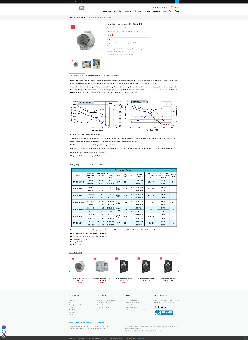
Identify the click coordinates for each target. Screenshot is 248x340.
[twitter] (155, 307)
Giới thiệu (167, 11)
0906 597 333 (81, 328)
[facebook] (158, 307)
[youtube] (165, 307)
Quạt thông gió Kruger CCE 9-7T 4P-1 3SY (102, 279)
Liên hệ (176, 11)
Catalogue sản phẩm (133, 11)
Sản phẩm (117, 11)
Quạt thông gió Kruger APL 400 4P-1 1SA (146, 279)
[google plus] (162, 307)
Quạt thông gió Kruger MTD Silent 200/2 (80, 279)
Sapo (143, 338)
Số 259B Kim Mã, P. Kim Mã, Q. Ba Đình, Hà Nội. (146, 331)
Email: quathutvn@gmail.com (96, 328)
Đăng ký (164, 7)
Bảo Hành (156, 11)
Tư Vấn (147, 11)
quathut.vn (80, 244)
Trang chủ (106, 11)
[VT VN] (81, 8)
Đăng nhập (156, 7)
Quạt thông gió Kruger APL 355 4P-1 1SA (168, 279)
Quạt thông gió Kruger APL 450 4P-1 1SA (124, 279)
